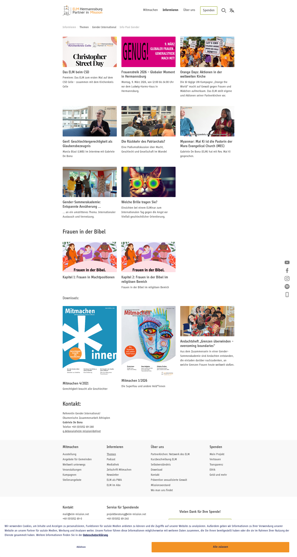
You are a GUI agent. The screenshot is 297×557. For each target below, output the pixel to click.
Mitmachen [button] (150, 10)
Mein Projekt (217, 454)
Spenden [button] (209, 10)
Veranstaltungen (72, 470)
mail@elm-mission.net (76, 514)
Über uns (157, 447)
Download (156, 470)
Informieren (115, 447)
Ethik (212, 470)
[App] (287, 294)
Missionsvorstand (160, 485)
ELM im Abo (114, 485)
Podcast (111, 459)
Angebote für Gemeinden (77, 459)
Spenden (216, 447)
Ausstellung (69, 454)
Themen (84, 27)
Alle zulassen (220, 547)
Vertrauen (215, 459)
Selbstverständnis (161, 464)
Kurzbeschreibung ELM (164, 459)
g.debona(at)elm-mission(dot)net (82, 431)
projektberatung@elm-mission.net (126, 514)
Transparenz (216, 464)
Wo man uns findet (162, 490)
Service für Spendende (123, 507)
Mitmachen (70, 447)
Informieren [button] (170, 10)
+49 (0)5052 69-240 (118, 518)
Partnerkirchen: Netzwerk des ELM (170, 454)
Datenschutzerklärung (95, 535)
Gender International (104, 27)
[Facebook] (287, 270)
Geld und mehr (218, 475)
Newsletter (113, 475)
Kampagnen (69, 475)
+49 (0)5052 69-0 (72, 518)
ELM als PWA (114, 480)
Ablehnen (81, 547)
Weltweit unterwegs (74, 464)
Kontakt (155, 475)
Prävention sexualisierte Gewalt (169, 480)
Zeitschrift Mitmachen (119, 470)
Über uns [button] (189, 10)
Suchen (223, 10)
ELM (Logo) (82, 10)
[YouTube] (287, 262)
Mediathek (113, 464)
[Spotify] (287, 286)
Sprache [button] (231, 10)
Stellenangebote (72, 480)
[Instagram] (287, 278)
